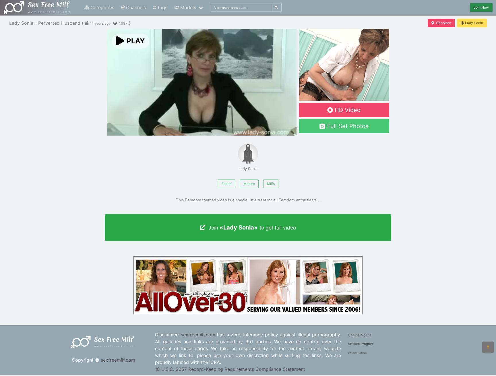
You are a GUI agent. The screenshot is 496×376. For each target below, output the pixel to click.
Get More (443, 23)
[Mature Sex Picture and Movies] (248, 312)
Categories (102, 7)
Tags (162, 7)
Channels (136, 7)
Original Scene (359, 335)
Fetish (226, 184)
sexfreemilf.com (118, 360)
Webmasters (357, 353)
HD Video (348, 110)
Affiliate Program (361, 344)
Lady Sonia (474, 23)
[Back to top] (488, 347)
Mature (249, 184)
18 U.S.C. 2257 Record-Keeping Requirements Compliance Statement (230, 369)
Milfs (271, 184)
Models (188, 7)
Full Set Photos (347, 126)
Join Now (481, 7)
